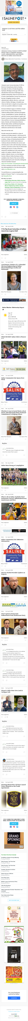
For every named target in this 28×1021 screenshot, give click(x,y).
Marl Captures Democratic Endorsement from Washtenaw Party (13, 614)
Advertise (14, 998)
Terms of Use (11, 1017)
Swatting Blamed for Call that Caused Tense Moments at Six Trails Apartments (13, 786)
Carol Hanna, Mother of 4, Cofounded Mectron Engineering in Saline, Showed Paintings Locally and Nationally (13, 267)
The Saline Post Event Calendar (8, 855)
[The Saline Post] (13, 18)
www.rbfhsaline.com (9, 169)
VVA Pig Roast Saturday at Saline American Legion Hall (13, 230)
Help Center (17, 1011)
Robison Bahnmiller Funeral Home (13, 59)
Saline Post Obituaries (6, 291)
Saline (2, 226)
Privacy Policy (17, 1017)
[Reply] (6, 216)
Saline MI (3, 47)
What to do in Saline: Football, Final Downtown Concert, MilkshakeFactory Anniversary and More (14, 498)
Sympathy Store (8, 176)
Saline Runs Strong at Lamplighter (12, 465)
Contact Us (10, 1011)
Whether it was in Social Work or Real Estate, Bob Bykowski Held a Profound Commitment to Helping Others (13, 412)
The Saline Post (23, 291)
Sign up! (14, 203)
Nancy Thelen (4, 402)
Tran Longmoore (5, 254)
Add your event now (14, 900)
